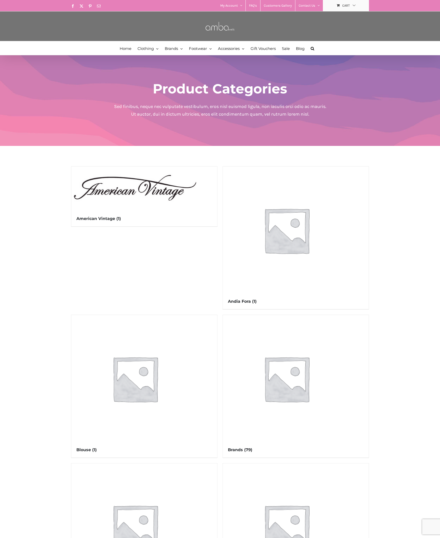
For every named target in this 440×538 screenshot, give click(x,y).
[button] (312, 48)
